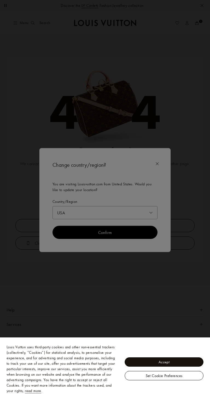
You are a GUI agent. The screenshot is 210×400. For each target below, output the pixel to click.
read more (33, 390)
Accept (164, 362)
